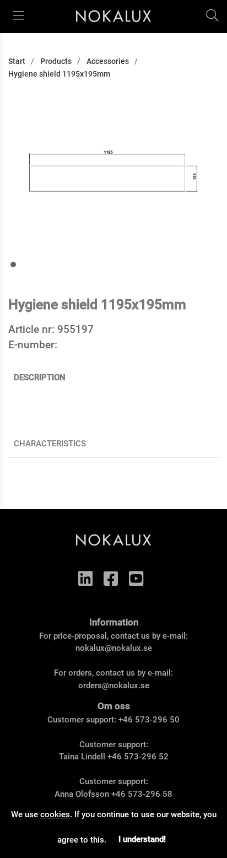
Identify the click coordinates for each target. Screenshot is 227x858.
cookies (55, 814)
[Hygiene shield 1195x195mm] (13, 264)
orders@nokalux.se (113, 685)
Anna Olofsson (82, 794)
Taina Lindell (82, 757)
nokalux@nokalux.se (113, 648)
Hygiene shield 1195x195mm (59, 73)
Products (56, 61)
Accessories (108, 61)
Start (16, 61)
